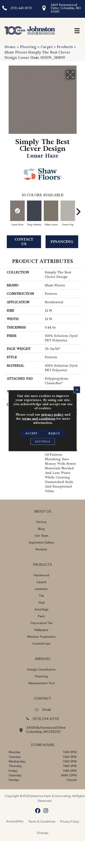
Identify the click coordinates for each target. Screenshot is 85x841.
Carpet (47, 46)
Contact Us (24, 241)
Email (46, 709)
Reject (54, 433)
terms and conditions (39, 418)
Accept (31, 433)
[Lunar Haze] (17, 210)
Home (10, 46)
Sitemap (43, 833)
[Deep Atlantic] (34, 210)
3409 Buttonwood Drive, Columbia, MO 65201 (66, 8)
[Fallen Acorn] (51, 210)
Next (78, 209)
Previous (6, 209)
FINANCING (62, 241)
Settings (42, 441)
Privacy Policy (69, 821)
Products (65, 46)
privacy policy (52, 414)
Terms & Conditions (42, 821)
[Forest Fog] (67, 210)
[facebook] (38, 811)
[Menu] (77, 30)
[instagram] (46, 811)
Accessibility (15, 821)
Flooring (28, 46)
